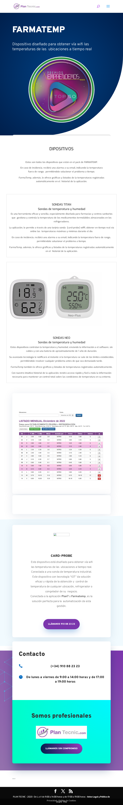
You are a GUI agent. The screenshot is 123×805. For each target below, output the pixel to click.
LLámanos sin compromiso (61, 748)
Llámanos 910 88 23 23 (61, 624)
